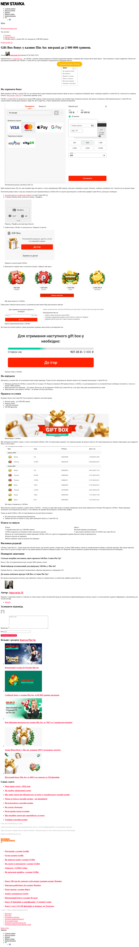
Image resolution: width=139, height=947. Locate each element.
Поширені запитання (69, 83)
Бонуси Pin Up (28, 640)
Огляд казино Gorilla (14, 855)
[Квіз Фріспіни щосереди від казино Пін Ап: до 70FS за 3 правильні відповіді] (71, 709)
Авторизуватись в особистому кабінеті (18, 195)
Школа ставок (10, 14)
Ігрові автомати (10, 16)
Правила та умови (68, 76)
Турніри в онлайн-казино (16, 820)
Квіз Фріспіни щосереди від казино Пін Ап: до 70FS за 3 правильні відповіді (38, 722)
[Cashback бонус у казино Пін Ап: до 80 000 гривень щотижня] (71, 681)
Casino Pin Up (17, 59)
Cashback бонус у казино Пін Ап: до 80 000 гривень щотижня (32, 695)
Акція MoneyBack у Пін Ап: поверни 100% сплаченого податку (33, 750)
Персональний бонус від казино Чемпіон (23, 885)
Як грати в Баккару (14, 807)
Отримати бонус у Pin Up (70, 64)
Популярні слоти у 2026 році (17, 786)
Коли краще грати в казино (17, 811)
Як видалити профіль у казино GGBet (22, 872)
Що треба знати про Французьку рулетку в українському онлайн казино (37, 795)
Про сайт (8, 915)
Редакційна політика (12, 917)
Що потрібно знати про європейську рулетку (25, 815)
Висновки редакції (68, 81)
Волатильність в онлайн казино (19, 803)
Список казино (10, 8)
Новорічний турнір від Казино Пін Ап (22, 668)
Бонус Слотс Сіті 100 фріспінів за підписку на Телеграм (29, 906)
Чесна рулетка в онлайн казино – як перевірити (26, 799)
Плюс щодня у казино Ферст (17, 889)
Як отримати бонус (68, 71)
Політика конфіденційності (14, 919)
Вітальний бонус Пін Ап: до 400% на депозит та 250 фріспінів (32, 777)
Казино (7, 12)
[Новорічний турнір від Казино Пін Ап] (71, 654)
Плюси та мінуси (68, 78)
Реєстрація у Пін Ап (14, 95)
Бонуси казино (10, 10)
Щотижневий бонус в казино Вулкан (21, 898)
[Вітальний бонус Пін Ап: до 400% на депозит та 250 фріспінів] (71, 763)
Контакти (8, 913)
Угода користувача (11, 921)
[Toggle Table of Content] (73, 68)
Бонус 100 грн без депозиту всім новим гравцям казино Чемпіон (33, 881)
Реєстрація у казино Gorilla (17, 851)
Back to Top (5, 928)
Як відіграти (66, 73)
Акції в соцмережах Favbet (16, 894)
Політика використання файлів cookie (18, 924)
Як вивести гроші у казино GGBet (20, 860)
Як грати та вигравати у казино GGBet (22, 864)
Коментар (5, 628)
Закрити (4, 930)
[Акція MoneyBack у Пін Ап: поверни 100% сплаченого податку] (71, 736)
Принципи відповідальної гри (15, 923)
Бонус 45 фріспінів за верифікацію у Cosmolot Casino (28, 902)
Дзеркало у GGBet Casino (16, 868)
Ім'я (2, 631)
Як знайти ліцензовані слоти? (18, 790)
